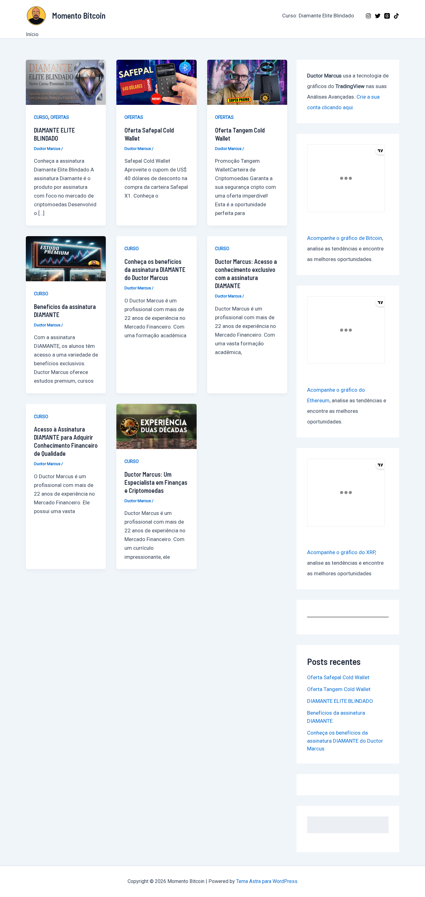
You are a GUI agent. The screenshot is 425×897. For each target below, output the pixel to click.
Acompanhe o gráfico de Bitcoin (344, 238)
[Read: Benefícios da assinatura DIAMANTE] (66, 258)
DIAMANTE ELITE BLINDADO (340, 701)
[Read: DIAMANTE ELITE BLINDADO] (66, 82)
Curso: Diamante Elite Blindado (318, 15)
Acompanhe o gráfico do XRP (341, 552)
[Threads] (387, 16)
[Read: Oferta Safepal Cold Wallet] (156, 82)
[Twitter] (378, 16)
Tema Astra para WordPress (266, 881)
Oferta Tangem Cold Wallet (339, 689)
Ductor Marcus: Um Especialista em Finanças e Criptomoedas (155, 482)
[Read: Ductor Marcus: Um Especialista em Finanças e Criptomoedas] (156, 426)
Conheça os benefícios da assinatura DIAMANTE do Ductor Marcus (154, 269)
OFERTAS (59, 117)
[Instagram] (368, 16)
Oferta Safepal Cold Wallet (338, 677)
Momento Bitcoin (78, 15)
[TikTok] (396, 16)
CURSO (41, 117)
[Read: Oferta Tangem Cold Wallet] (247, 82)
